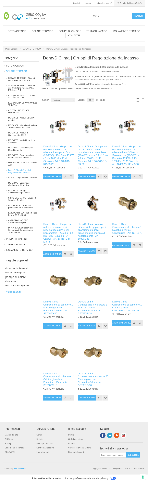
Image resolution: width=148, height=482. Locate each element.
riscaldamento (11, 281)
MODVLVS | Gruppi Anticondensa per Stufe (19, 191)
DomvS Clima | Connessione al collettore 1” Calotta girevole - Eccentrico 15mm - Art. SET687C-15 (58, 379)
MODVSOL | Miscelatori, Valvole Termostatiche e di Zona (22, 126)
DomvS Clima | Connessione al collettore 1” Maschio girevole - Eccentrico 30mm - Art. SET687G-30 (93, 307)
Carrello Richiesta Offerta (79, 448)
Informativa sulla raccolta (46, 478)
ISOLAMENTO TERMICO (126, 31)
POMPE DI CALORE (70, 31)
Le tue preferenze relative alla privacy (86, 478)
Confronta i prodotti (45, 448)
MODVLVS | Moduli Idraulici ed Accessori (22, 141)
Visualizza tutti (13, 292)
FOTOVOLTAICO (17, 31)
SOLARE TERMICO (42, 31)
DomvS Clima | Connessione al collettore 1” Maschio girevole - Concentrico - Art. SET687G (127, 228)
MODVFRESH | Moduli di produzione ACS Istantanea (20, 206)
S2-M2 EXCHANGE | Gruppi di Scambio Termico (22, 199)
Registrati (76, 3)
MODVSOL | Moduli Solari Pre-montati (22, 119)
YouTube (123, 435)
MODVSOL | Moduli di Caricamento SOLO (18, 134)
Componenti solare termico (17, 268)
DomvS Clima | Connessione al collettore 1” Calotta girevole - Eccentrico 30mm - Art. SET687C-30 (93, 379)
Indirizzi (71, 443)
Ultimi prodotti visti (44, 443)
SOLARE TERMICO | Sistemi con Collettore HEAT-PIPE (21, 79)
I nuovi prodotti (43, 452)
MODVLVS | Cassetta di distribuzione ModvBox (19, 184)
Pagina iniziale (11, 49)
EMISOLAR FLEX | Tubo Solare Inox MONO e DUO (22, 214)
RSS (116, 435)
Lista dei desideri (76, 452)
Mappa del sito (11, 435)
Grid (137, 100)
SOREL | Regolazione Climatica (22, 178)
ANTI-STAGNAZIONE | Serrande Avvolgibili (18, 221)
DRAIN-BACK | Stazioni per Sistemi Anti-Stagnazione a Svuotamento (20, 230)
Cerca (39, 435)
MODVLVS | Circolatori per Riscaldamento (20, 149)
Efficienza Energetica (15, 272)
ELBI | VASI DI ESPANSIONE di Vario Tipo (22, 104)
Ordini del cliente (76, 439)
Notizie (39, 439)
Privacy (8, 443)
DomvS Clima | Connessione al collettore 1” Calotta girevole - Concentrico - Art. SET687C (127, 306)
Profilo (71, 435)
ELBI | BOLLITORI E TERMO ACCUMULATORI (21, 96)
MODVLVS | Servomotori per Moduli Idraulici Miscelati (21, 156)
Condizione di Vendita (14, 448)
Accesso (88, 3)
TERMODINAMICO (96, 31)
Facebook (103, 435)
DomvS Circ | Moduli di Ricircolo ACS (22, 164)
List (142, 100)
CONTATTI (74, 35)
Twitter (109, 435)
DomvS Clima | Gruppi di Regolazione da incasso (19, 171)
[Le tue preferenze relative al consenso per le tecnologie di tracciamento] (143, 477)
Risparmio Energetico (17, 285)
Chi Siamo (9, 439)
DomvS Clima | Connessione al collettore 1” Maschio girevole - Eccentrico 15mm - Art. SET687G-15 (58, 307)
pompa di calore (15, 277)
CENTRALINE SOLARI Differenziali (18, 111)
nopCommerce (20, 469)
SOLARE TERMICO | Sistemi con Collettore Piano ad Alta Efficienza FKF (21, 87)
